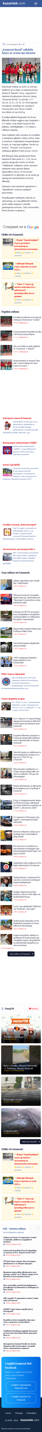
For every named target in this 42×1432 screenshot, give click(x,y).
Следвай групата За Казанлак (21, 1398)
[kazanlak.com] (30, 1420)
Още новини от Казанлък (20, 954)
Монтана (19, 1428)
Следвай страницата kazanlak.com (21, 1386)
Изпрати (34, 1009)
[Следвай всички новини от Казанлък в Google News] (21, 225)
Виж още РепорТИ (29, 1142)
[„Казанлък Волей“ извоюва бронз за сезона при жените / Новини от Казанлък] (21, 70)
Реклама (19, 1413)
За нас (8, 1413)
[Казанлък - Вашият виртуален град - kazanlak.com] (14, 3)
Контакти (31, 1413)
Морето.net (12, 1428)
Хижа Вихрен (26, 1428)
